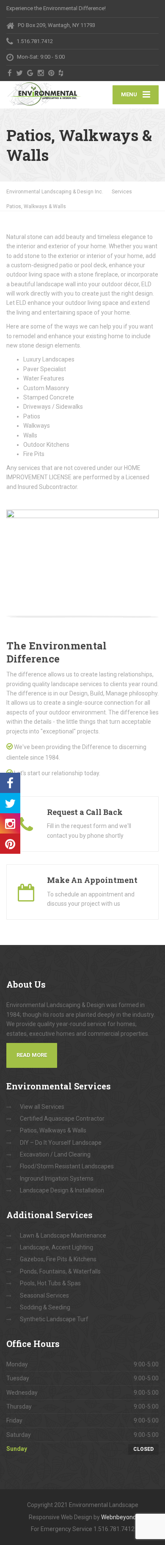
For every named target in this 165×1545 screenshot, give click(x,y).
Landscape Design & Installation (62, 1190)
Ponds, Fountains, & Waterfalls (60, 1271)
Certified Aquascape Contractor (62, 1118)
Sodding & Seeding (45, 1307)
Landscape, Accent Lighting (56, 1247)
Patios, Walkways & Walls (53, 1130)
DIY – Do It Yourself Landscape (61, 1142)
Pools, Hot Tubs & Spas (50, 1283)
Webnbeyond (118, 1517)
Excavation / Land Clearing (55, 1154)
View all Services (42, 1106)
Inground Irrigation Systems (57, 1178)
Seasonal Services (44, 1295)
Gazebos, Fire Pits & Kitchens (58, 1259)
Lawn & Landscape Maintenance (63, 1235)
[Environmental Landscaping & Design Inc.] (44, 94)
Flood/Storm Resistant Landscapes (67, 1166)
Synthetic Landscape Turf (54, 1319)
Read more (31, 1055)
